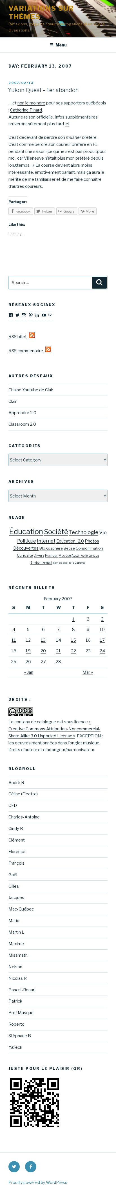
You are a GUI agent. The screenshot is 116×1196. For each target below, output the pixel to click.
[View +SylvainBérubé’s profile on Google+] (50, 315)
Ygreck (15, 1047)
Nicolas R (17, 978)
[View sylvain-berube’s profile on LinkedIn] (37, 315)
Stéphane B (19, 1035)
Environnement (41, 562)
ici (67, 123)
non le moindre (31, 103)
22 (73, 650)
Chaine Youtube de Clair (30, 389)
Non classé (60, 562)
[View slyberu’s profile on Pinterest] (30, 315)
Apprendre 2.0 (22, 412)
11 (14, 640)
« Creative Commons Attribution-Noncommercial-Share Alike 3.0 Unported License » (54, 728)
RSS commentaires (26, 350)
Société (56, 532)
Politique (26, 541)
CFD (12, 805)
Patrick (15, 1001)
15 (73, 640)
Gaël (12, 874)
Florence (16, 851)
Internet (46, 541)
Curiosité (25, 555)
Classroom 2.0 (22, 424)
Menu (61, 45)
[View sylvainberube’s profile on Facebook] (10, 315)
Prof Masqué (21, 1012)
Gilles (13, 886)
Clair (12, 401)
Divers (39, 555)
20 (43, 650)
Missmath (18, 955)
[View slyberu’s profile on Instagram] (24, 315)
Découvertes (26, 548)
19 (28, 650)
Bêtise (69, 548)
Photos (92, 541)
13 (43, 640)
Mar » (87, 672)
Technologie (83, 532)
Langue (93, 555)
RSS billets (18, 336)
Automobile (80, 555)
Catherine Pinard (26, 110)
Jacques (16, 897)
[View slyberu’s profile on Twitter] (17, 315)
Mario (13, 920)
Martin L (16, 932)
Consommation (89, 548)
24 (102, 650)
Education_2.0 (70, 541)
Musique (65, 555)
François (16, 863)
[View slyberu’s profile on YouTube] (44, 315)
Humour (51, 555)
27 (43, 661)
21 (58, 650)
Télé (71, 562)
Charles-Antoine (24, 817)
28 (58, 661)
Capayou (80, 562)
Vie (103, 532)
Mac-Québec (21, 909)
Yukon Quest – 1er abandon (43, 90)
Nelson (15, 966)
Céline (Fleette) (23, 793)
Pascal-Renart (22, 989)
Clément (16, 840)
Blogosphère (51, 548)
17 (102, 640)
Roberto (16, 1024)
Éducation (26, 531)
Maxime (16, 943)
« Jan (28, 672)
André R (16, 782)
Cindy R (15, 828)
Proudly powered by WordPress (37, 1182)
